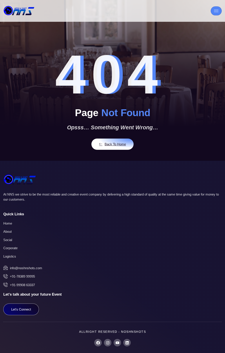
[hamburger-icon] (216, 10)
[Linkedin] (127, 342)
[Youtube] (117, 342)
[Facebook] (98, 342)
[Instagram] (107, 342)
